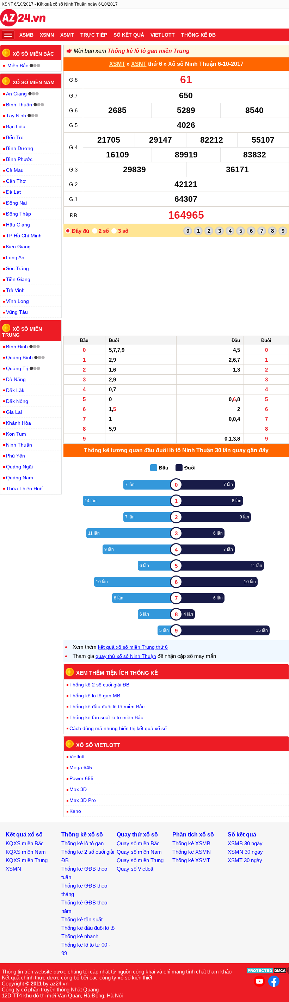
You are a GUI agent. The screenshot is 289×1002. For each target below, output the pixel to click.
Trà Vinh (15, 290)
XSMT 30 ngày (245, 860)
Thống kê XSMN (191, 852)
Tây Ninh (16, 115)
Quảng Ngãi (19, 466)
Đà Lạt (13, 192)
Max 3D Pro (82, 800)
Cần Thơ (16, 181)
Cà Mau (15, 170)
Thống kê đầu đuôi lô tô (88, 928)
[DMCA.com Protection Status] (267, 973)
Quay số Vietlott (135, 869)
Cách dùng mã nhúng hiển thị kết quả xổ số (118, 728)
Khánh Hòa (18, 423)
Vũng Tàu (17, 312)
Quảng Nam (19, 477)
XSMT (67, 35)
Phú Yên (15, 456)
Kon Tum (16, 434)
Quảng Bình (19, 357)
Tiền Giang (18, 279)
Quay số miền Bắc (138, 843)
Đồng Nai (16, 203)
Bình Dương (19, 148)
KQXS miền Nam (26, 852)
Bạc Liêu (15, 126)
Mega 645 (80, 767)
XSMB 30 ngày (245, 843)
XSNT (139, 64)
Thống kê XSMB (191, 843)
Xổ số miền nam (34, 82)
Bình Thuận (19, 104)
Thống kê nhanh (79, 936)
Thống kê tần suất (82, 919)
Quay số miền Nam (139, 852)
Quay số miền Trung (140, 860)
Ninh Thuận (19, 445)
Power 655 (81, 778)
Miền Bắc (17, 65)
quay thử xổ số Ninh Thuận (126, 656)
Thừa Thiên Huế (24, 488)
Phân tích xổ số (193, 835)
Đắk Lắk (15, 390)
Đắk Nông (17, 401)
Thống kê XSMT (191, 860)
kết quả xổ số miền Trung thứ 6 (133, 647)
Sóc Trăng (17, 268)
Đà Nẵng (16, 379)
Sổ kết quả (128, 35)
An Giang (16, 94)
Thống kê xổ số (82, 835)
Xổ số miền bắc (33, 54)
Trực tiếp (93, 35)
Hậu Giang (18, 225)
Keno (75, 811)
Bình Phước (19, 159)
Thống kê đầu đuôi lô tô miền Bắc (106, 706)
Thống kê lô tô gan (82, 843)
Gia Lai (14, 412)
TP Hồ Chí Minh (24, 235)
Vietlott (162, 35)
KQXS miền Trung (27, 860)
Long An (15, 257)
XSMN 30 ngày (245, 852)
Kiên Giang (18, 246)
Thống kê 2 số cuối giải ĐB (99, 684)
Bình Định (17, 346)
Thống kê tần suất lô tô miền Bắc (106, 717)
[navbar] (8, 34)
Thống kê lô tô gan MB (94, 695)
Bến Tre (15, 137)
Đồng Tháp (18, 214)
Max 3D (78, 789)
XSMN (47, 35)
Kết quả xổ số (24, 835)
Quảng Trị (17, 368)
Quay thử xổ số (137, 835)
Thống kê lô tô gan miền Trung (148, 51)
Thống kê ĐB (198, 35)
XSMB (26, 35)
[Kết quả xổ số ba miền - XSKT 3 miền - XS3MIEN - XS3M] (22, 19)
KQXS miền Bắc (25, 843)
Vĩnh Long (17, 301)
